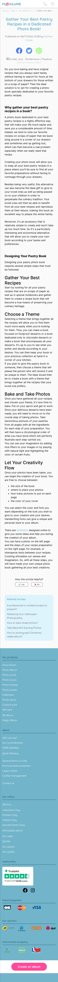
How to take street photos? (22, 622)
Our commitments (12, 742)
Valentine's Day (11, 810)
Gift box (6, 804)
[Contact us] (45, 3)
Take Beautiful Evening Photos (24, 627)
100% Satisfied (10, 747)
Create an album (29, 966)
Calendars (8, 694)
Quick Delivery (10, 753)
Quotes (6, 841)
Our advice (8, 846)
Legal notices (9, 770)
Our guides (8, 851)
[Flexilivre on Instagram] (32, 890)
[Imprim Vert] (7, 950)
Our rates (7, 836)
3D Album (7, 715)
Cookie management (14, 775)
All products (9, 664)
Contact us (8, 783)
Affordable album (12, 830)
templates (22, 530)
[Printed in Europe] (21, 950)
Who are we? (9, 737)
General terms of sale (14, 760)
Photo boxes (9, 679)
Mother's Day (9, 815)
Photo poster (9, 689)
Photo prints (9, 674)
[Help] (52, 3)
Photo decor (9, 699)
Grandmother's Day (13, 824)
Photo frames (10, 684)
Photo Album (9, 669)
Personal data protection (16, 765)
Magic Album (9, 720)
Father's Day (9, 819)
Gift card (7, 709)
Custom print (9, 704)
